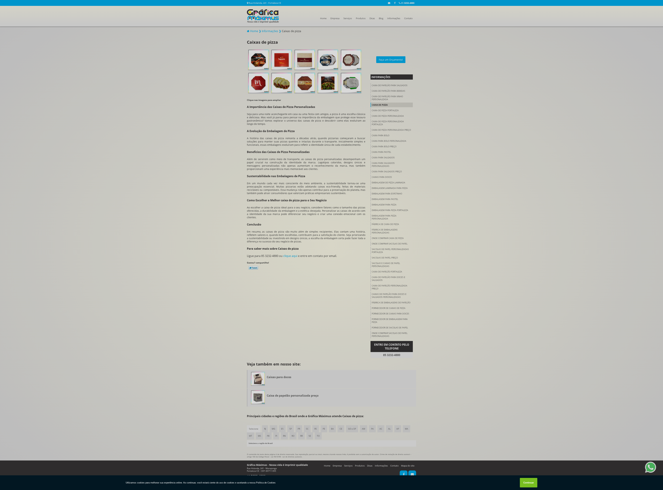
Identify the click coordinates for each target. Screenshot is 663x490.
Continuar (528, 482)
